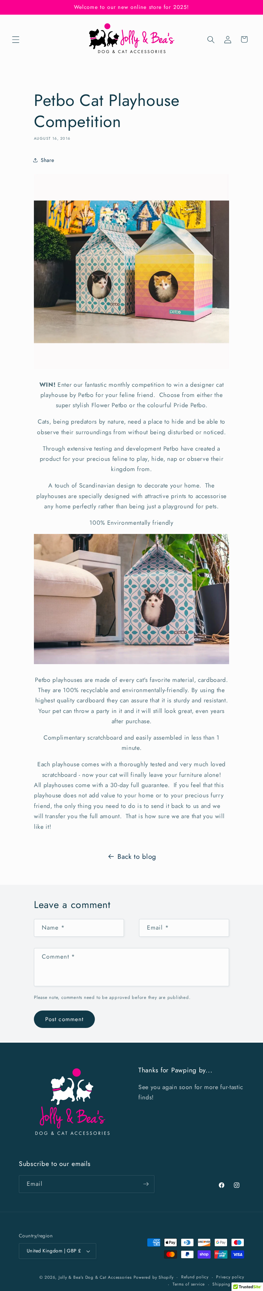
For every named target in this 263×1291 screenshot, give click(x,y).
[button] (16, 39)
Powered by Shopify (154, 1277)
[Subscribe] (146, 1184)
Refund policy (195, 1277)
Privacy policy (230, 1277)
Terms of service (189, 1284)
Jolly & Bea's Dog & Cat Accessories (95, 1277)
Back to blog (136, 856)
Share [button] (47, 160)
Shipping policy (228, 1284)
